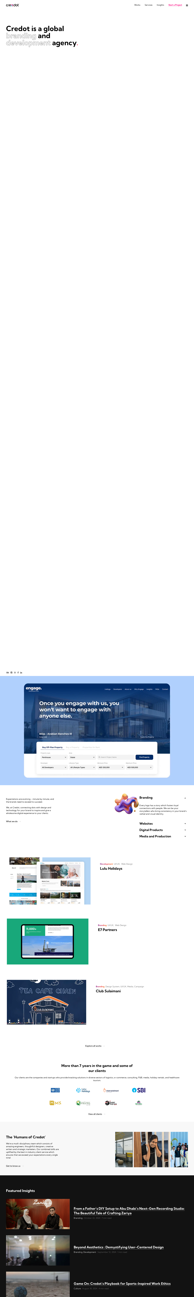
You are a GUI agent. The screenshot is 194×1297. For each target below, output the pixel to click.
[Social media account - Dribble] (15, 672)
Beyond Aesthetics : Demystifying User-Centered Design (119, 1247)
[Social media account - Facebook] (18, 672)
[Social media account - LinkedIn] (22, 672)
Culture (77, 1288)
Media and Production (155, 836)
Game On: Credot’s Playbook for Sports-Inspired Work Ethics (122, 1283)
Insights (160, 5)
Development (89, 1252)
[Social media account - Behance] (9, 672)
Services (148, 5)
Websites (146, 823)
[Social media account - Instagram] (12, 672)
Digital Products (151, 830)
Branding (145, 797)
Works (137, 5)
